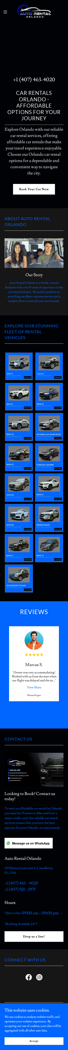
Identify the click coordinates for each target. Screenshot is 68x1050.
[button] (6, 12)
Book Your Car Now (34, 189)
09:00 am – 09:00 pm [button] (40, 913)
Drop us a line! (34, 936)
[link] (34, 12)
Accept (33, 1041)
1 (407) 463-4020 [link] (35, 79)
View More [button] (34, 687)
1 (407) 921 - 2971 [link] (20, 889)
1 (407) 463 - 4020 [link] (22, 883)
